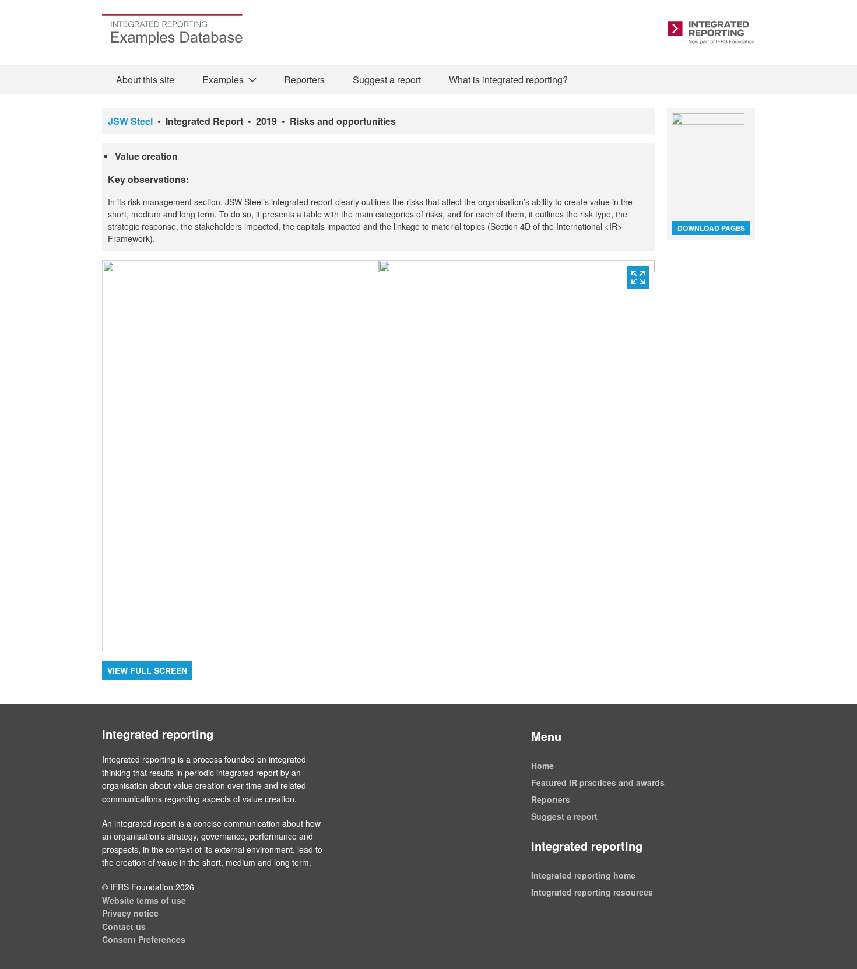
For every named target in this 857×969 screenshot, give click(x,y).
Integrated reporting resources (592, 892)
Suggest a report (387, 79)
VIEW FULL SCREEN (147, 670)
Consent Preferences (143, 939)
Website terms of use (144, 900)
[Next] (517, 456)
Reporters (304, 79)
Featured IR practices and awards (598, 782)
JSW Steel (130, 121)
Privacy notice (130, 913)
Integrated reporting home (583, 875)
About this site (145, 79)
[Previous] (241, 456)
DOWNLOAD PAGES (711, 228)
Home (542, 765)
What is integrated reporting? (508, 79)
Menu (546, 736)
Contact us (124, 926)
